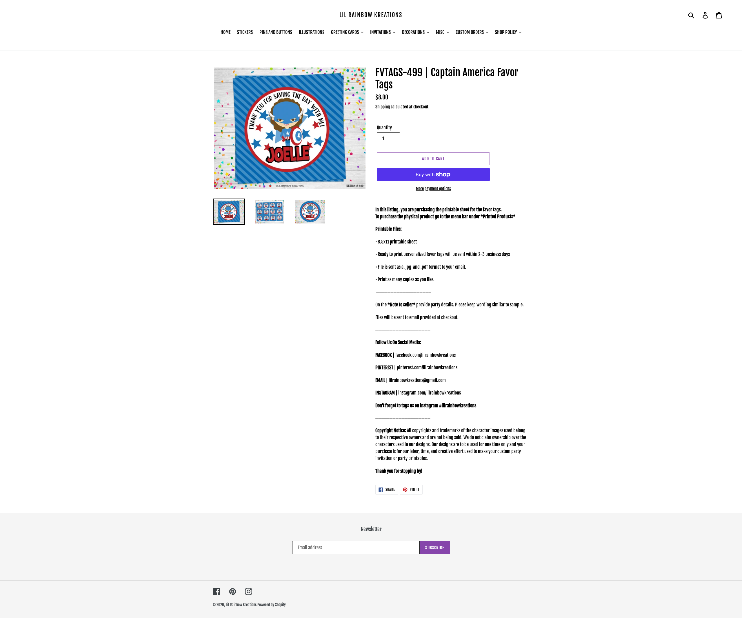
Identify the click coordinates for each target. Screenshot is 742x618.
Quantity (384, 127)
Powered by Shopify (271, 604)
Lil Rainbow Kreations (370, 15)
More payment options (433, 188)
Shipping (382, 107)
